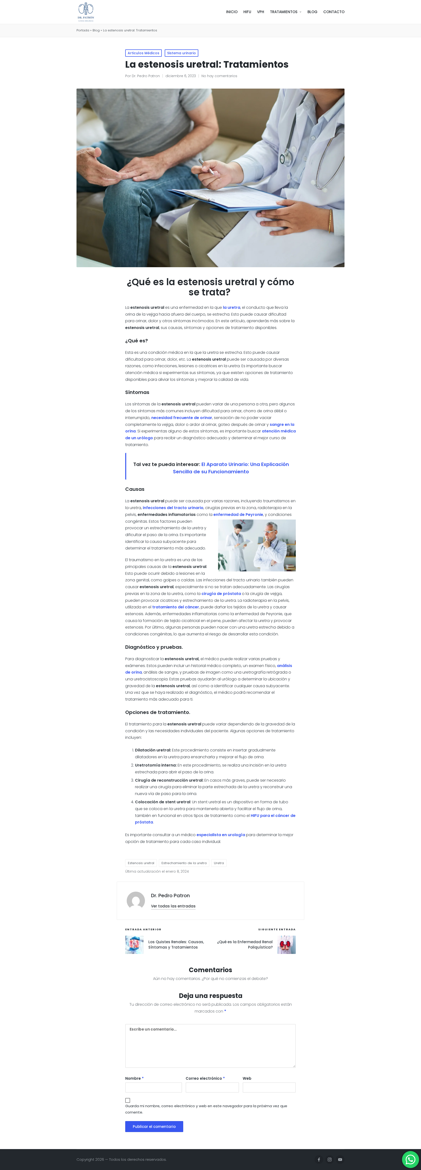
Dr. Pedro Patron (170, 895)
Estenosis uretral (141, 863)
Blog (96, 30)
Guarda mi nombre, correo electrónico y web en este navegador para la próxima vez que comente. (206, 1109)
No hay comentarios (219, 75)
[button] (173, 906)
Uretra (219, 863)
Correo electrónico (205, 1078)
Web (247, 1078)
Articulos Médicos (143, 53)
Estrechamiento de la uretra (184, 863)
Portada (83, 30)
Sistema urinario (181, 53)
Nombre (134, 1078)
